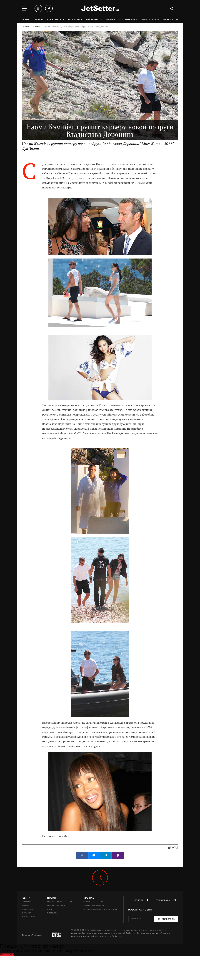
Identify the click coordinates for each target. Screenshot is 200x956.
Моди (49, 909)
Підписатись (168, 919)
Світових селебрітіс (56, 905)
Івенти (26, 898)
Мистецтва (52, 913)
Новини (52, 898)
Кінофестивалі (29, 917)
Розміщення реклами (93, 905)
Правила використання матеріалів (100, 909)
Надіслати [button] (7, 954)
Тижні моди (27, 909)
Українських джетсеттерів (59, 902)
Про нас (88, 898)
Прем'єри (26, 902)
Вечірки (25, 905)
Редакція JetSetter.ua (94, 902)
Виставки (26, 913)
